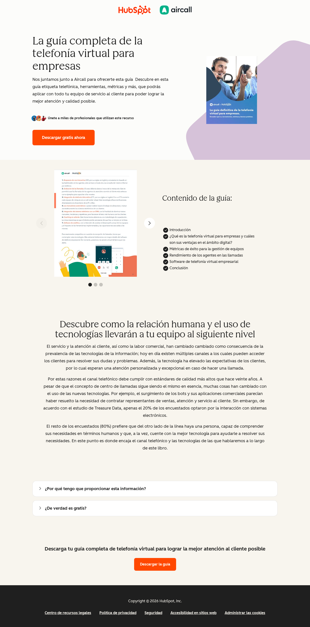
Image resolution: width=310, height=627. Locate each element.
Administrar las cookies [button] (245, 613)
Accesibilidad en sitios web (193, 613)
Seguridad (153, 613)
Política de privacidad (117, 613)
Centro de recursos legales (68, 613)
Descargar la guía (155, 564)
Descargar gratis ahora (63, 137)
